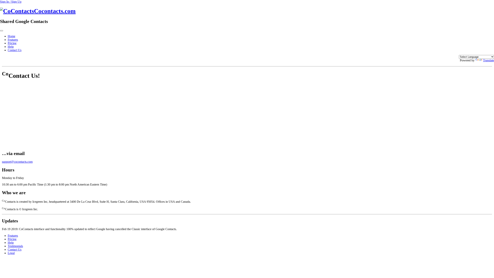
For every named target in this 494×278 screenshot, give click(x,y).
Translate (488, 60)
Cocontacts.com (55, 11)
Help (11, 46)
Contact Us (14, 50)
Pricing (12, 43)
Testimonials (15, 246)
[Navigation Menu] (1, 30)
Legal (11, 253)
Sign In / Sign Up (10, 1)
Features (13, 39)
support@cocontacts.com (17, 161)
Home (11, 36)
